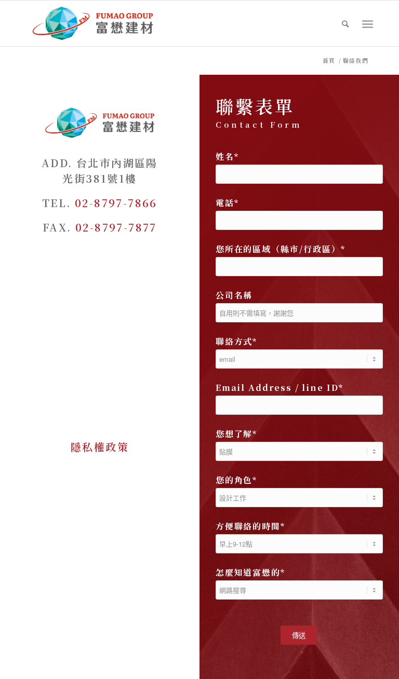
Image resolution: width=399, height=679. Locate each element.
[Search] (346, 23)
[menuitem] (346, 23)
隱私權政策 (100, 446)
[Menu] (367, 23)
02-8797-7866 (116, 202)
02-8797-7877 (116, 227)
